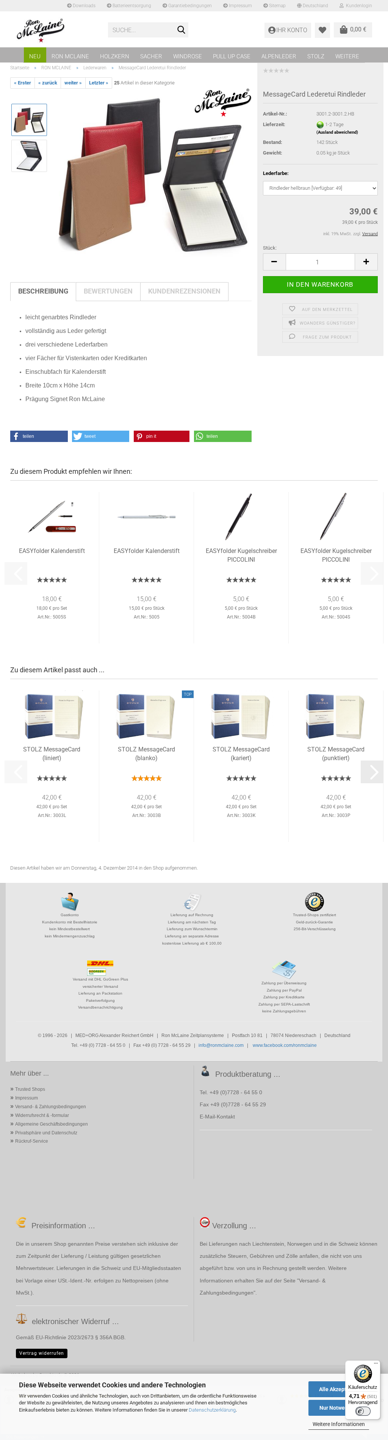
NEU (35, 56)
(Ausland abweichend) (337, 132)
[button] (274, 261)
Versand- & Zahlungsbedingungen (50, 1106)
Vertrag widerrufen (41, 1353)
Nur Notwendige (338, 1408)
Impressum (240, 5)
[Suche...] (181, 30)
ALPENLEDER (278, 56)
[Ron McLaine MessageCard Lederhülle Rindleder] (153, 173)
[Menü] (375, 1365)
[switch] (363, 1411)
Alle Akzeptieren (339, 1389)
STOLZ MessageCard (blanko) (146, 754)
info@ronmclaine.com (221, 1045)
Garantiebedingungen (189, 5)
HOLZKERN (114, 56)
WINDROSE (187, 56)
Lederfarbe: (276, 173)
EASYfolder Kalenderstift (52, 550)
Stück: (270, 248)
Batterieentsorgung (131, 5)
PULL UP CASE (231, 56)
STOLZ (315, 56)
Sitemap (277, 5)
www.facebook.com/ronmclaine (285, 1045)
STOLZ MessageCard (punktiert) (336, 754)
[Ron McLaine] (56, 30)
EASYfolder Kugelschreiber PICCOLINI (241, 555)
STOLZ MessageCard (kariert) (241, 754)
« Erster (22, 83)
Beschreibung (43, 291)
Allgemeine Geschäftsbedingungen (51, 1124)
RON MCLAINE (70, 56)
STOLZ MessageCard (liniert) (51, 754)
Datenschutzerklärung (212, 1410)
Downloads (83, 5)
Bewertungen (108, 291)
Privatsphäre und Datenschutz (46, 1132)
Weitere (347, 56)
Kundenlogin (358, 5)
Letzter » (98, 83)
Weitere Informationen (339, 1424)
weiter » (73, 83)
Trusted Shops (30, 1089)
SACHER (151, 56)
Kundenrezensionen (184, 291)
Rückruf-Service (31, 1141)
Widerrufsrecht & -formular (42, 1115)
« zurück (47, 83)
